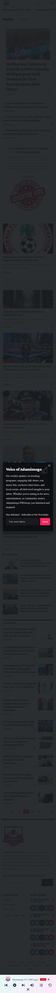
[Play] (15, 985)
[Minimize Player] (28, 989)
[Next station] (6, 985)
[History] (50, 985)
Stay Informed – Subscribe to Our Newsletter (27, 514)
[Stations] (41, 985)
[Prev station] (23, 985)
